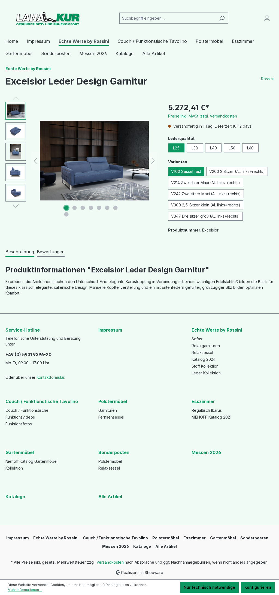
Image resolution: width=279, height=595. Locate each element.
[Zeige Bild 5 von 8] (99, 208)
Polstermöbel (112, 401)
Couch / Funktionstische (26, 410)
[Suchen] (222, 18)
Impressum (110, 330)
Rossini (267, 78)
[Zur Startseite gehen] (46, 17)
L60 (250, 148)
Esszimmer (203, 401)
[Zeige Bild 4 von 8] (91, 208)
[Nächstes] (153, 161)
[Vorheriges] (35, 161)
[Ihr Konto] (267, 18)
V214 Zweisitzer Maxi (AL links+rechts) (205, 182)
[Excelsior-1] (94, 160)
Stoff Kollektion (205, 366)
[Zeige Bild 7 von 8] (115, 208)
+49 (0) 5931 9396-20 (28, 354)
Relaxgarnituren (206, 345)
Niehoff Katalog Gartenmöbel (31, 461)
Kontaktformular (50, 377)
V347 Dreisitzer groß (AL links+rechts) (205, 216)
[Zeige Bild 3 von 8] (82, 208)
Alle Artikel (110, 496)
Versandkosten (110, 562)
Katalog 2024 (204, 359)
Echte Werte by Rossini (217, 330)
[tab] (19, 252)
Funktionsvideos (20, 417)
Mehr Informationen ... (25, 590)
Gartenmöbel (19, 452)
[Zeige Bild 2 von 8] (74, 208)
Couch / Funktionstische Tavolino (41, 401)
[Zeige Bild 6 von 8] (107, 208)
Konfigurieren (257, 587)
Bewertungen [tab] (51, 251)
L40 (213, 148)
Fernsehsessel (111, 417)
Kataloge (15, 496)
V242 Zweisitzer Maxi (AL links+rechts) (206, 193)
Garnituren (107, 410)
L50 (232, 148)
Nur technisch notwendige (209, 587)
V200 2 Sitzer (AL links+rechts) (237, 171)
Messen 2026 (206, 452)
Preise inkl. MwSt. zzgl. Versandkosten (202, 116)
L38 (195, 148)
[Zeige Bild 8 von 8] (66, 214)
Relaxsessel (202, 352)
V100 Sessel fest (186, 171)
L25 (176, 148)
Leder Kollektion (206, 373)
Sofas (197, 338)
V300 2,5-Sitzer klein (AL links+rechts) (205, 205)
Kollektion (14, 468)
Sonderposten (113, 452)
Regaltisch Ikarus (207, 410)
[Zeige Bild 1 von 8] (66, 208)
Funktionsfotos (18, 424)
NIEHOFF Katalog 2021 (211, 417)
